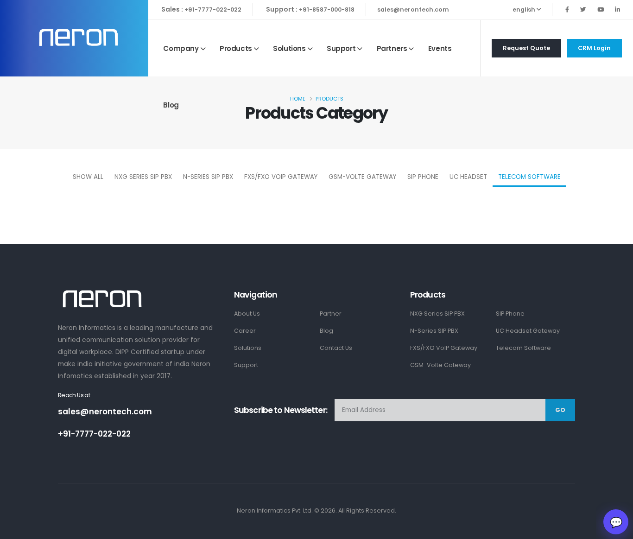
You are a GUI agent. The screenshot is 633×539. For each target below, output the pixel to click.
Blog (170, 105)
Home (297, 98)
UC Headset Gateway (528, 331)
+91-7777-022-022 (212, 9)
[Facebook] (567, 9)
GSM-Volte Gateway (362, 176)
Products (236, 48)
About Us (247, 313)
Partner (331, 313)
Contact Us (336, 348)
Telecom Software (529, 176)
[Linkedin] (617, 9)
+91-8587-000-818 (326, 9)
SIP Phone (422, 176)
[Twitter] (583, 9)
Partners (392, 48)
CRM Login (594, 48)
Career (245, 331)
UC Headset (468, 176)
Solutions (289, 48)
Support (341, 48)
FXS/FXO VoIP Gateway (280, 176)
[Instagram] (600, 9)
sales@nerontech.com (413, 9)
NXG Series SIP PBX (143, 176)
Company (180, 48)
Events (440, 48)
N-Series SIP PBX (208, 176)
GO (560, 410)
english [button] (525, 9)
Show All (88, 176)
